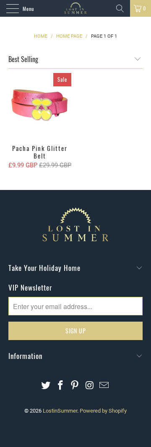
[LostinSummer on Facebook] (60, 386)
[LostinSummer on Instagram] (89, 386)
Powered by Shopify (103, 411)
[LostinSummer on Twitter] (46, 386)
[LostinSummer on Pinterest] (75, 386)
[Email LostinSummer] (104, 386)
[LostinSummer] (75, 8)
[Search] (120, 8)
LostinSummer (60, 411)
